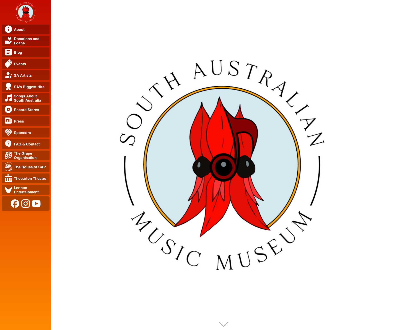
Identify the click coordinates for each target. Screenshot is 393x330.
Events (20, 63)
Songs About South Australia (27, 98)
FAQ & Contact (27, 144)
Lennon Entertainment (26, 190)
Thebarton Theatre (30, 178)
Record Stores (26, 109)
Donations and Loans (27, 41)
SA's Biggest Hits (29, 86)
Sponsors (22, 132)
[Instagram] (25, 203)
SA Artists (23, 75)
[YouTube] (36, 203)
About (19, 29)
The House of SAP (30, 167)
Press (19, 121)
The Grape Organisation (25, 155)
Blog (18, 52)
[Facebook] (15, 203)
